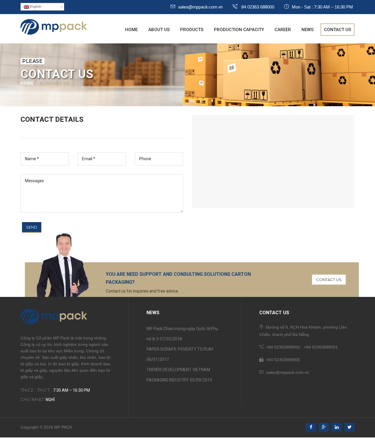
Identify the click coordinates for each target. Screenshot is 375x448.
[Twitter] (349, 427)
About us (159, 29)
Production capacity (239, 29)
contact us (329, 279)
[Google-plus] (324, 427)
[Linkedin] (337, 427)
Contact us (337, 29)
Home (131, 29)
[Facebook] (311, 427)
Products (191, 29)
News (307, 29)
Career (283, 29)
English (35, 7)
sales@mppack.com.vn (200, 7)
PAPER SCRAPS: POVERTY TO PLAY (180, 349)
